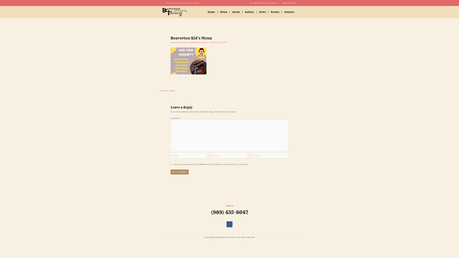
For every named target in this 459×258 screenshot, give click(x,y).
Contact (289, 12)
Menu (223, 12)
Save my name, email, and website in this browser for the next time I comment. (211, 164)
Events (275, 12)
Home (211, 12)
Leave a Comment (179, 42)
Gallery (249, 12)
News (262, 12)
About (236, 12)
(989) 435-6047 (229, 212)
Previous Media (166, 91)
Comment (176, 118)
